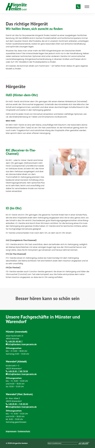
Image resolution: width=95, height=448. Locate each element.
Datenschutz (24, 431)
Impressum (11, 431)
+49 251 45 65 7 (15, 341)
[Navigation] (86, 6)
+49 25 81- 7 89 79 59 (18, 371)
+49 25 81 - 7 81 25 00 (18, 404)
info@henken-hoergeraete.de (22, 344)
